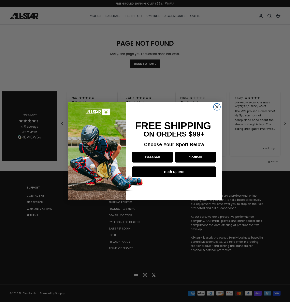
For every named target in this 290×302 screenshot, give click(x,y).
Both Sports (174, 172)
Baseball (152, 157)
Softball (195, 157)
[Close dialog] (216, 106)
